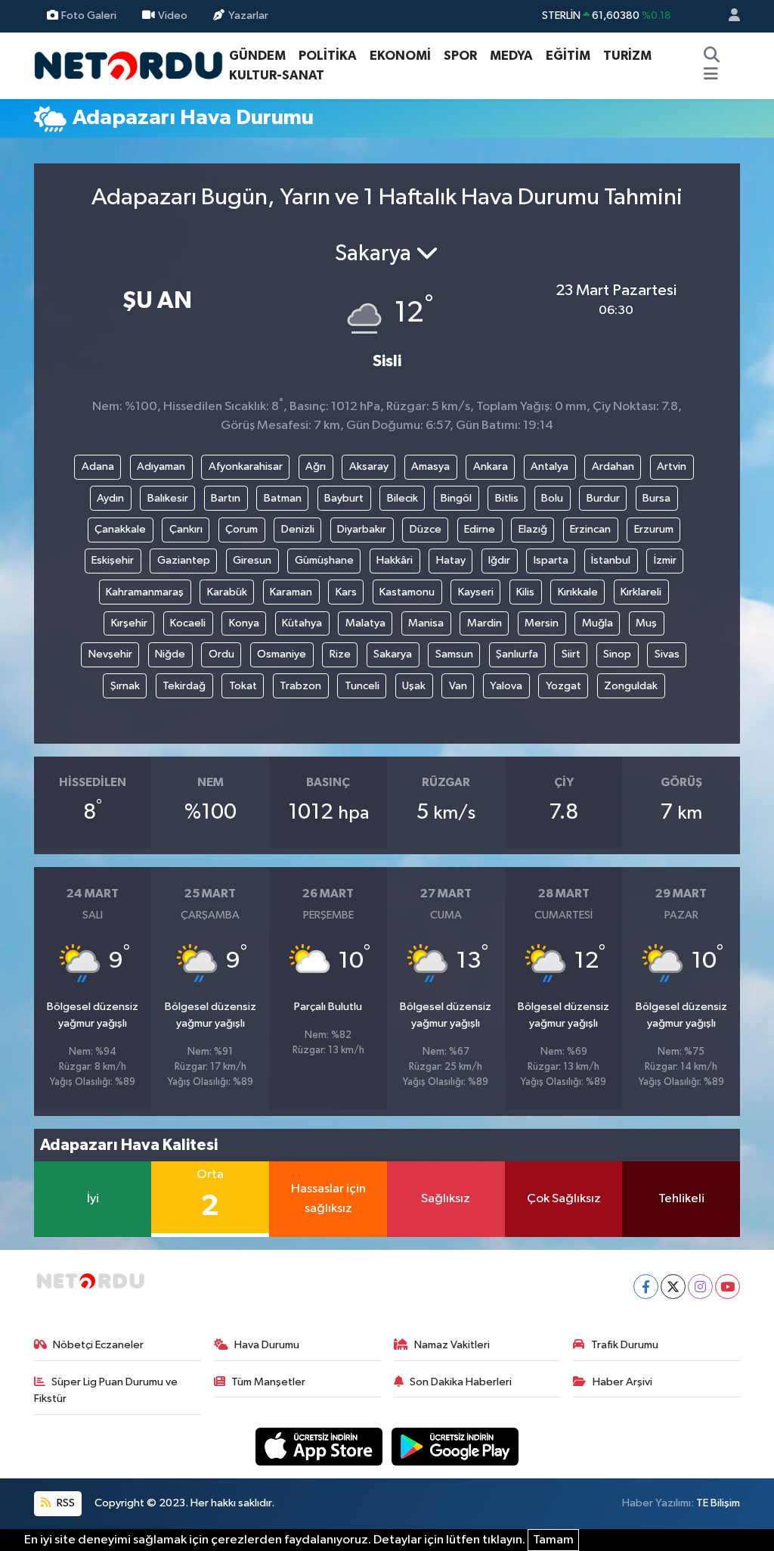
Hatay (451, 560)
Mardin (484, 623)
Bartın (225, 498)
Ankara (490, 466)
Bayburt (344, 498)
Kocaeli (188, 623)
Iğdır (499, 560)
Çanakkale (120, 529)
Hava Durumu (266, 1345)
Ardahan (613, 466)
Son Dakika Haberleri (461, 1382)
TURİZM (627, 55)
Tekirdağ (184, 686)
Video (172, 15)
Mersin (542, 623)
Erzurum (653, 529)
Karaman (291, 592)
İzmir (665, 560)
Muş (646, 623)
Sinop (617, 654)
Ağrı (315, 466)
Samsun (454, 654)
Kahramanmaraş (145, 592)
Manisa (426, 623)
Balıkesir (167, 498)
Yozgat (563, 686)
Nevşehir (110, 654)
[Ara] (711, 56)
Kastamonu (407, 592)
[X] (673, 1286)
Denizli (297, 529)
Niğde (170, 654)
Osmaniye (281, 654)
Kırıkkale (578, 592)
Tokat (243, 686)
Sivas (667, 654)
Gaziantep (183, 560)
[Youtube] (727, 1286)
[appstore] (320, 1446)
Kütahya (302, 623)
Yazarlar (248, 15)
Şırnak (125, 686)
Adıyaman (161, 466)
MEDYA (511, 55)
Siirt (571, 654)
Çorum (241, 529)
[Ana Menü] (711, 75)
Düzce (425, 529)
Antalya (549, 466)
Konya (244, 623)
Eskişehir (112, 560)
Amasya (430, 466)
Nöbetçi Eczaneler (98, 1345)
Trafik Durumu (624, 1345)
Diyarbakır (361, 529)
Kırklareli (641, 592)
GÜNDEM (257, 55)
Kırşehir (129, 623)
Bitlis (507, 498)
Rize (340, 654)
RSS (64, 1503)
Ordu (221, 654)
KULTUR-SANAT (276, 75)
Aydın (110, 498)
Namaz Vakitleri (452, 1345)
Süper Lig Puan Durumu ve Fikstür (106, 1390)
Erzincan (590, 529)
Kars (346, 592)
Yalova (506, 686)
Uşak (414, 686)
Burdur (603, 498)
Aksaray (369, 466)
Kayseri (476, 592)
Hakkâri (394, 560)
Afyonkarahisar (246, 466)
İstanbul (610, 560)
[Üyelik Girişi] (728, 16)
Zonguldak (631, 686)
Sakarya (392, 654)
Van (458, 686)
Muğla (597, 623)
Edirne (479, 529)
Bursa (656, 498)
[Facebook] (645, 1286)
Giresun (252, 560)
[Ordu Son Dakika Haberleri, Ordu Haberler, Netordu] (128, 64)
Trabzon (300, 686)
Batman (283, 498)
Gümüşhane (324, 560)
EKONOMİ (400, 55)
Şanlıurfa (517, 654)
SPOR (460, 55)
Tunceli (362, 686)
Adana (98, 466)
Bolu (552, 498)
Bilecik (402, 498)
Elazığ (533, 529)
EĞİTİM (568, 55)
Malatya (365, 623)
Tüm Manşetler (268, 1382)
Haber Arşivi (622, 1382)
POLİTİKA (328, 55)
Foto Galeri (88, 15)
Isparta (551, 560)
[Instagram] (700, 1286)
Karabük (227, 592)
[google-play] (455, 1446)
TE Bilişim (718, 1503)
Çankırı (186, 529)
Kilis (525, 592)
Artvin (671, 466)
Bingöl (456, 498)
